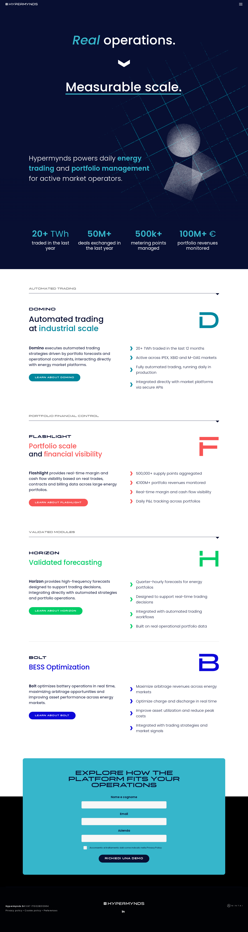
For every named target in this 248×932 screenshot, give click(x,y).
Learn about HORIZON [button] (55, 611)
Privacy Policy (154, 847)
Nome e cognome (124, 797)
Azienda (124, 831)
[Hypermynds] (22, 4)
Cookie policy (33, 910)
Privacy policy (14, 910)
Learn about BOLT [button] (52, 715)
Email (124, 814)
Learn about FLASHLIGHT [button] (58, 502)
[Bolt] (209, 662)
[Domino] (209, 320)
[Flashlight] (209, 446)
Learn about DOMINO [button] (54, 377)
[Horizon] (209, 559)
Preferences (51, 910)
